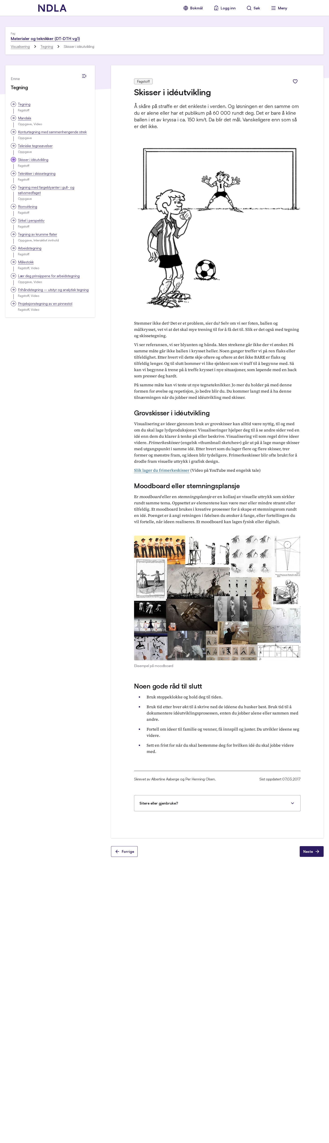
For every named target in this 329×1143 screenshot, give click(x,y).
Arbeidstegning (29, 248)
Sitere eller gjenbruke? (158, 803)
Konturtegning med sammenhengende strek (52, 132)
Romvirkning (27, 206)
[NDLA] (52, 8)
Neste (308, 851)
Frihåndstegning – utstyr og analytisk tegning (53, 289)
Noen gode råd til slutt (168, 686)
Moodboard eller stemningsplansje (187, 486)
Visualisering (20, 46)
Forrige (128, 851)
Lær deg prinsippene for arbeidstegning (49, 276)
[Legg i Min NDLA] (295, 81)
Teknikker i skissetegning (37, 173)
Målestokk (26, 262)
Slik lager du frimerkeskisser (161, 470)
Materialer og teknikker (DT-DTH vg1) (45, 38)
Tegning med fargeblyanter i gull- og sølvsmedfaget (46, 190)
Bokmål (196, 8)
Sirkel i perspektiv (31, 220)
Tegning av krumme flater (37, 234)
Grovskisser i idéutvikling (171, 413)
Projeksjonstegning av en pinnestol (45, 303)
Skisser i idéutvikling (33, 159)
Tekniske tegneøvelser (35, 146)
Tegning (47, 46)
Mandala (24, 118)
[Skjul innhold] (84, 76)
